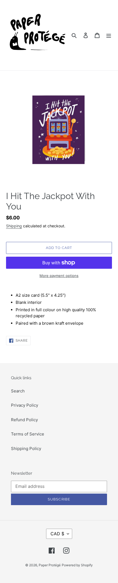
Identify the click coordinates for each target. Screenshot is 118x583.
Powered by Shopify (77, 565)
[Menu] (108, 35)
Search (18, 391)
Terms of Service (27, 434)
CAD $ (57, 533)
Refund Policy (24, 419)
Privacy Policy (24, 405)
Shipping (14, 225)
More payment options (59, 275)
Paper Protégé (50, 565)
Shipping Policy (26, 448)
